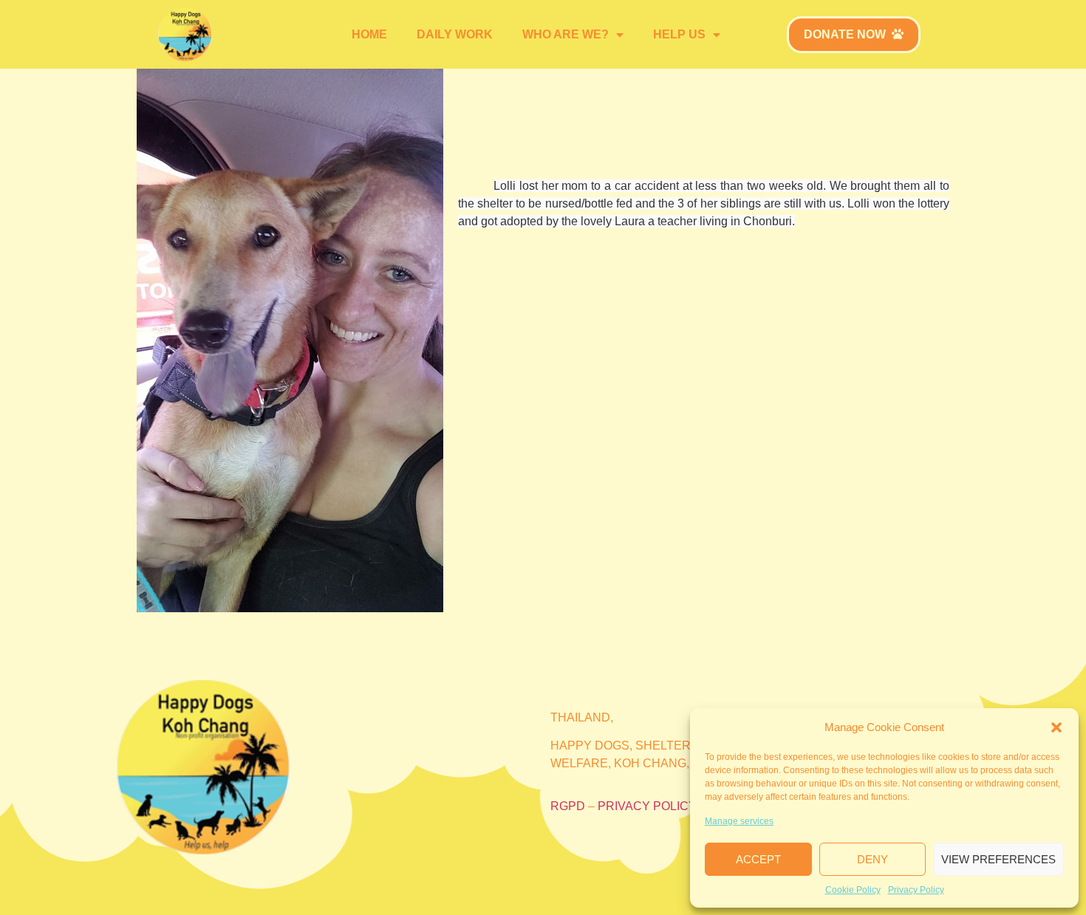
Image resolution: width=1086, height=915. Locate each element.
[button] (1056, 727)
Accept (758, 859)
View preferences (998, 859)
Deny (872, 859)
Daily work (455, 34)
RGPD (567, 806)
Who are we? (565, 34)
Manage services (739, 821)
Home (369, 34)
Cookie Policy (853, 890)
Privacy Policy (916, 890)
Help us (679, 34)
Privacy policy (647, 806)
